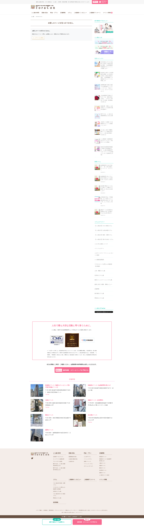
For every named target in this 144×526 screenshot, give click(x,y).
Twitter (47, 394)
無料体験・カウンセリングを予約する (72, 370)
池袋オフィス (102, 465)
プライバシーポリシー (59, 510)
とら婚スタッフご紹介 (104, 475)
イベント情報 (107, 12)
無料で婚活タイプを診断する (56, 521)
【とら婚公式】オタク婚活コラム (103, 225)
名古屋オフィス (92, 415)
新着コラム (98, 161)
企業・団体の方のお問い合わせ (68, 512)
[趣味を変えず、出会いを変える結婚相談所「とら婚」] (43, 7)
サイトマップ (78, 512)
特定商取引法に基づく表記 (84, 510)
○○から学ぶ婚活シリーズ (101, 244)
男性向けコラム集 (99, 298)
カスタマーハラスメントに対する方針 (99, 510)
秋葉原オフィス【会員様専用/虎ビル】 (99, 385)
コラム (70, 12)
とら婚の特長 (35, 12)
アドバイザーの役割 (57, 461)
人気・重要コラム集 (100, 270)
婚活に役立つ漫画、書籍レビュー (103, 284)
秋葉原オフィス (102, 456)
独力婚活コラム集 (99, 293)
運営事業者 (51, 510)
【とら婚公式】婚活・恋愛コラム (103, 235)
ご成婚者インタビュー (80, 12)
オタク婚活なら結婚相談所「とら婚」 (73, 516)
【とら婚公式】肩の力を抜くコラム (104, 239)
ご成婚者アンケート (95, 12)
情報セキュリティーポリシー (71, 510)
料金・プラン (54, 12)
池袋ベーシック (87, 461)
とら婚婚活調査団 (99, 259)
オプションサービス (88, 466)
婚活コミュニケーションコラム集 (103, 280)
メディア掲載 (39, 510)
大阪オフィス (49, 400)
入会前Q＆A (71, 461)
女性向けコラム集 (99, 275)
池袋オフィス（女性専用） (96, 400)
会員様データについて (58, 456)
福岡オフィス (49, 430)
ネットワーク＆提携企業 (58, 459)
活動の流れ (45, 12)
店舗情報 (63, 12)
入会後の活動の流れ (73, 459)
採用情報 (55, 502)
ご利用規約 (45, 510)
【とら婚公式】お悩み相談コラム (103, 230)
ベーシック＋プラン (88, 463)
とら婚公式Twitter (100, 308)
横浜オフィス (49, 415)
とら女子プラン (87, 456)
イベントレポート (99, 248)
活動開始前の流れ (73, 456)
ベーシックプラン (88, 459)
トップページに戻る (38, 37)
